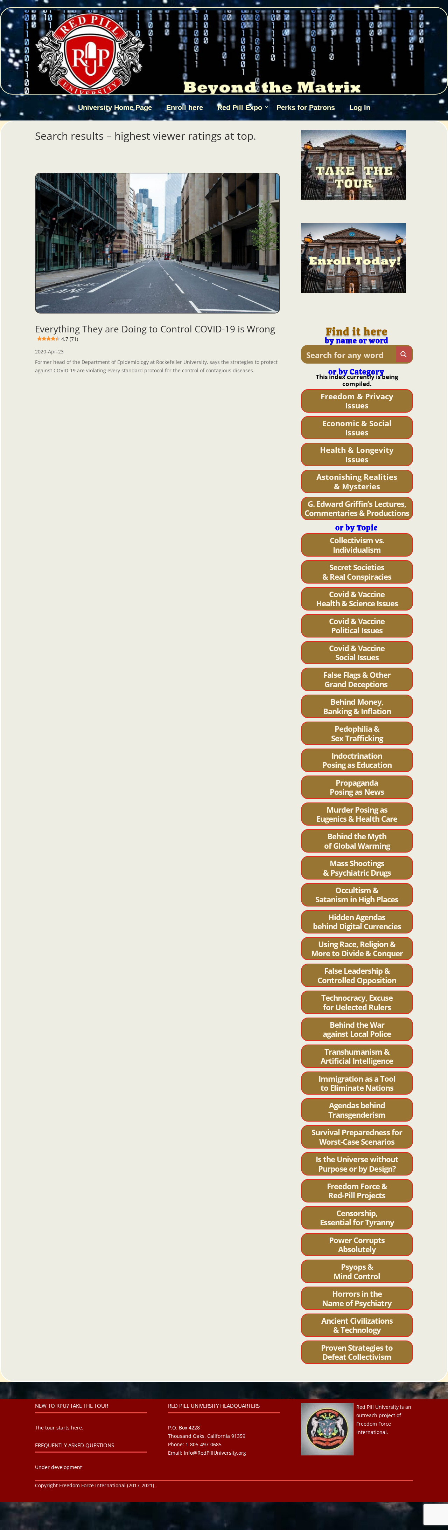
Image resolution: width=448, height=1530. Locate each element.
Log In (359, 107)
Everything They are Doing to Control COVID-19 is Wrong (155, 332)
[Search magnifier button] (404, 354)
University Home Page (115, 107)
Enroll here (184, 107)
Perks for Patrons (305, 107)
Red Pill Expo (239, 107)
